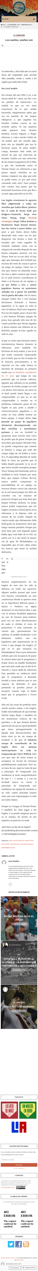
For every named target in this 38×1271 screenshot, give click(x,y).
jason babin (6, 844)
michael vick (14, 844)
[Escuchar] (9, 1110)
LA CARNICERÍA (12, 24)
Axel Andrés (9, 1264)
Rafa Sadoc (15, 900)
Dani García (20, 1260)
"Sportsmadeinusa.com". (8, 1187)
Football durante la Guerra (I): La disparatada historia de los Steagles (19, 962)
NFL (19, 24)
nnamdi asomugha (26, 844)
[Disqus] (19, 1059)
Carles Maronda (16, 945)
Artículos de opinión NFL (25, 840)
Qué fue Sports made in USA (9, 1258)
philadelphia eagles (8, 848)
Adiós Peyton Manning (19, 1006)
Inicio (4, 24)
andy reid (12, 840)
